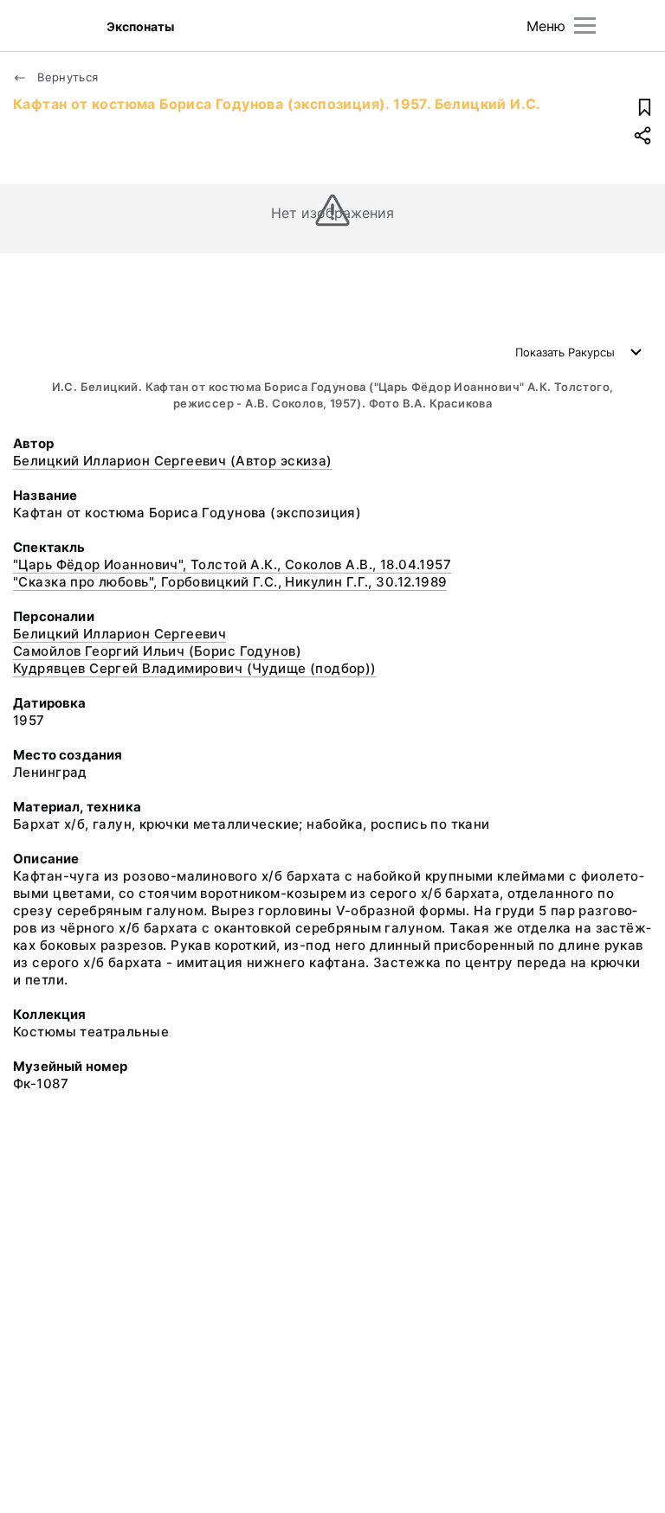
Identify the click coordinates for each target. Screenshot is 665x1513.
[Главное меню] (584, 25)
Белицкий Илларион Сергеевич (119, 633)
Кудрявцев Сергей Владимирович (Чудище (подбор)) (195, 668)
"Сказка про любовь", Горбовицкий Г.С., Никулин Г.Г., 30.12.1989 (230, 582)
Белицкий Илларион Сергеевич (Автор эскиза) (172, 460)
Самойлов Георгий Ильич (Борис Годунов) (157, 651)
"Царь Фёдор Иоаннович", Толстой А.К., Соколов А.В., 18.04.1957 (232, 564)
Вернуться (66, 77)
